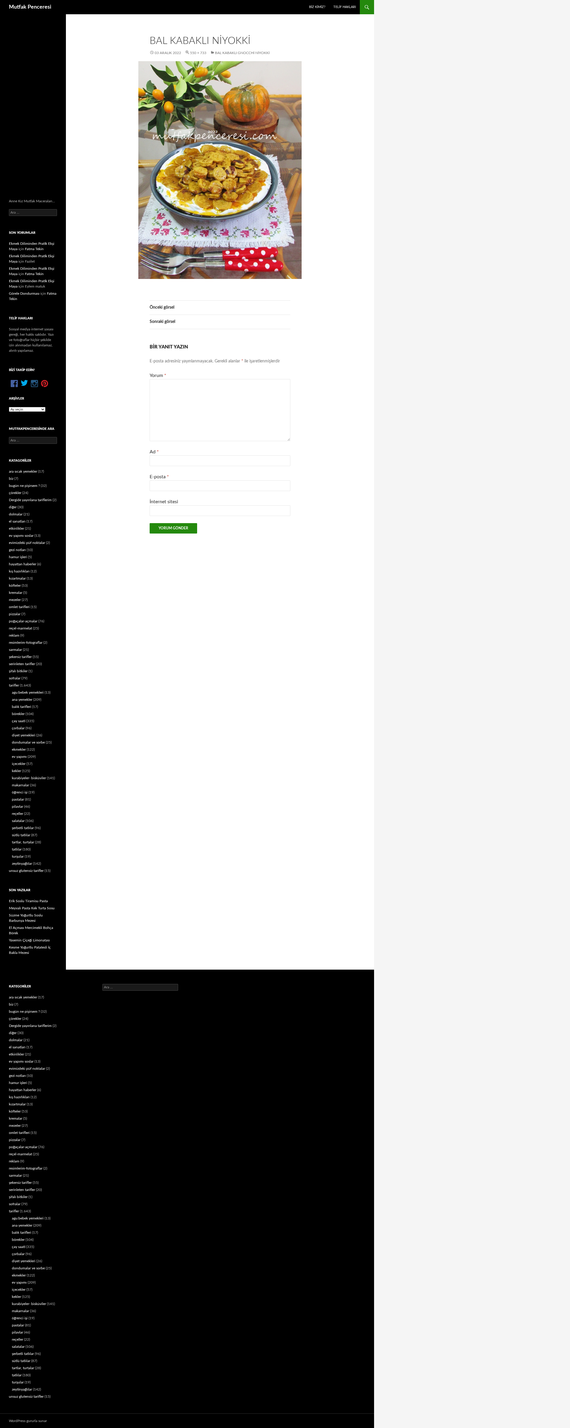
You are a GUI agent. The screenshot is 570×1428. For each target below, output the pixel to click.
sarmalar (15, 649)
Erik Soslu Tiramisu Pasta (28, 901)
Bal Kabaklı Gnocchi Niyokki (242, 53)
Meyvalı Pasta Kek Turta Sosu (32, 908)
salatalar (18, 821)
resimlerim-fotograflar (25, 642)
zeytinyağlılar (22, 863)
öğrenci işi (20, 792)
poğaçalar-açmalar (23, 621)
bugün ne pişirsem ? (24, 485)
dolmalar (16, 514)
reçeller (17, 813)
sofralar (14, 678)
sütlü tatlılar (21, 835)
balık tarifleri (21, 707)
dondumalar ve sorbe (28, 742)
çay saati (18, 721)
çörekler (15, 493)
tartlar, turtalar (23, 842)
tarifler (14, 685)
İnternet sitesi (164, 501)
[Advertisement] (33, 106)
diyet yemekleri (23, 735)
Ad (154, 451)
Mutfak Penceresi (30, 7)
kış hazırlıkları (19, 571)
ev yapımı (19, 756)
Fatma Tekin (34, 249)
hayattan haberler (22, 564)
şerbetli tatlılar (23, 828)
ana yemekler (22, 699)
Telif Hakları (344, 7)
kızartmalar (17, 578)
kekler (16, 771)
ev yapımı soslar (21, 535)
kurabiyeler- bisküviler (29, 778)
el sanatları (17, 521)
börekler (18, 714)
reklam (14, 635)
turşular (18, 856)
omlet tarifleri (19, 607)
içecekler (19, 764)
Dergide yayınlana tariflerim (30, 500)
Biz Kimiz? (317, 7)
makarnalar (20, 785)
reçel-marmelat (20, 628)
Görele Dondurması (24, 293)
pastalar (18, 799)
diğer (13, 507)
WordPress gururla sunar (28, 1421)
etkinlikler (16, 528)
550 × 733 (198, 53)
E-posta (159, 476)
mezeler (15, 600)
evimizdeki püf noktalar (27, 543)
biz (11, 478)
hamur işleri (18, 557)
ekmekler (19, 749)
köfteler (15, 585)
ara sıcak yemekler (23, 471)
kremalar (15, 592)
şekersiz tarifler (20, 657)
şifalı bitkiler (18, 671)
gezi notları (17, 550)
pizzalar (14, 614)
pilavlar (17, 806)
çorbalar (18, 728)
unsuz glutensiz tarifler (26, 870)
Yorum (158, 375)
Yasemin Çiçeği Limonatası (29, 940)
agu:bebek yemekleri (28, 692)
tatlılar (17, 849)
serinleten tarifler (22, 664)
